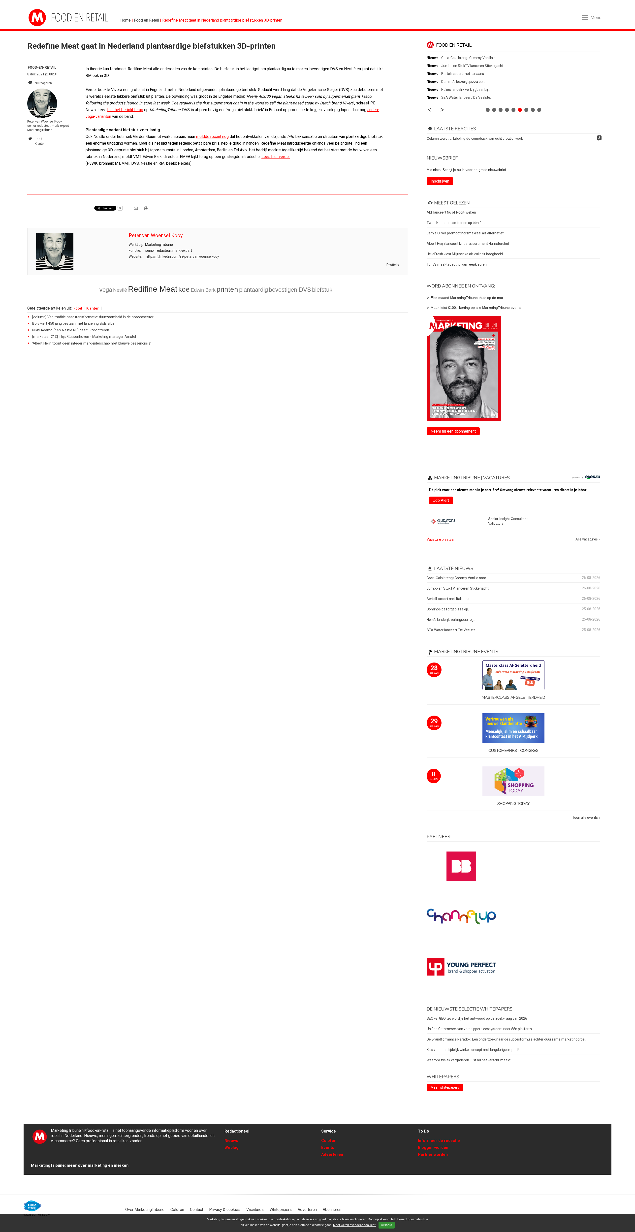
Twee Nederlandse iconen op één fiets (456, 223)
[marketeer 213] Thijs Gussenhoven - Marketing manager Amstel (84, 337)
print (146, 209)
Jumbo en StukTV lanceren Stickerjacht (472, 66)
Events (327, 1147)
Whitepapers (281, 1209)
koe (184, 289)
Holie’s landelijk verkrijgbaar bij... (465, 90)
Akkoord (386, 1225)
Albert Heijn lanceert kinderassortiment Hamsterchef (468, 244)
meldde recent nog (212, 136)
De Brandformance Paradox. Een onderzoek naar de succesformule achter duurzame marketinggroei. (506, 1039)
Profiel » (392, 265)
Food (38, 139)
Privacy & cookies (224, 1209)
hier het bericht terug (125, 109)
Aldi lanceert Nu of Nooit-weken (451, 212)
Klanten (40, 143)
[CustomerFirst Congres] (513, 728)
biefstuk (322, 289)
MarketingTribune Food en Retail (47, 17)
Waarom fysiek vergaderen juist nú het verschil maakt (468, 1060)
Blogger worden (433, 1147)
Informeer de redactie (439, 1140)
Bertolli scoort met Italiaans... (463, 74)
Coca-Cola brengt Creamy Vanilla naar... (472, 58)
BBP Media (33, 1206)
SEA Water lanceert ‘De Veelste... (466, 97)
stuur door (136, 209)
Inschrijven (440, 181)
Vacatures (255, 1209)
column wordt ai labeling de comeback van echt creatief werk (475, 138)
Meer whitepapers (445, 1087)
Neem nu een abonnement (453, 431)
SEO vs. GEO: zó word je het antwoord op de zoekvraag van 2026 (477, 1018)
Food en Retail (146, 20)
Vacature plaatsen (441, 539)
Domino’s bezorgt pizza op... (463, 82)
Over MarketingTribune (144, 1209)
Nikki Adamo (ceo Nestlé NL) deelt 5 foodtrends (71, 330)
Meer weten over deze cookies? (354, 1225)
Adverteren (332, 1154)
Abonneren (332, 1209)
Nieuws (231, 1140)
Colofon (328, 1140)
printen (227, 289)
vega (105, 289)
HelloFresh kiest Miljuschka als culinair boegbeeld (465, 254)
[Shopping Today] (513, 781)
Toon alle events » (586, 818)
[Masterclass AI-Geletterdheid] (513, 675)
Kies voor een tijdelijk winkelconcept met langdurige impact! (473, 1050)
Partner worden (433, 1154)
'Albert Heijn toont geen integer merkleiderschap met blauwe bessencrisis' (91, 343)
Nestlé (120, 290)
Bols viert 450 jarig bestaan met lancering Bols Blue (73, 323)
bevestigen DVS (290, 289)
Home (125, 20)
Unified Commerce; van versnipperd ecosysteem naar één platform (479, 1029)
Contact (196, 1209)
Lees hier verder (275, 156)
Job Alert (441, 500)
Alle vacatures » (587, 539)
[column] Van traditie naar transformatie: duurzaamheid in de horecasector (93, 317)
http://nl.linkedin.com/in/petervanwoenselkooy (182, 256)
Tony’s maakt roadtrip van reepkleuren (457, 264)
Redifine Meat (152, 288)
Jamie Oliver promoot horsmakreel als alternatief (465, 233)
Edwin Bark (203, 290)
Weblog (231, 1147)
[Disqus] (217, 429)
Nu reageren (43, 83)
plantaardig (253, 289)
